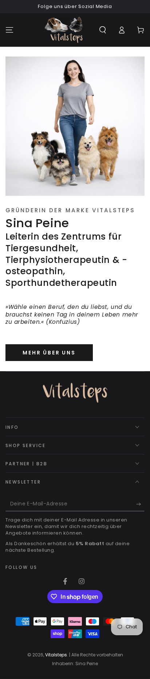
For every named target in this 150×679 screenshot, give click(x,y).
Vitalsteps (56, 655)
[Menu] (9, 30)
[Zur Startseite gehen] (64, 29)
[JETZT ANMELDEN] (140, 504)
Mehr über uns (49, 352)
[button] (102, 30)
